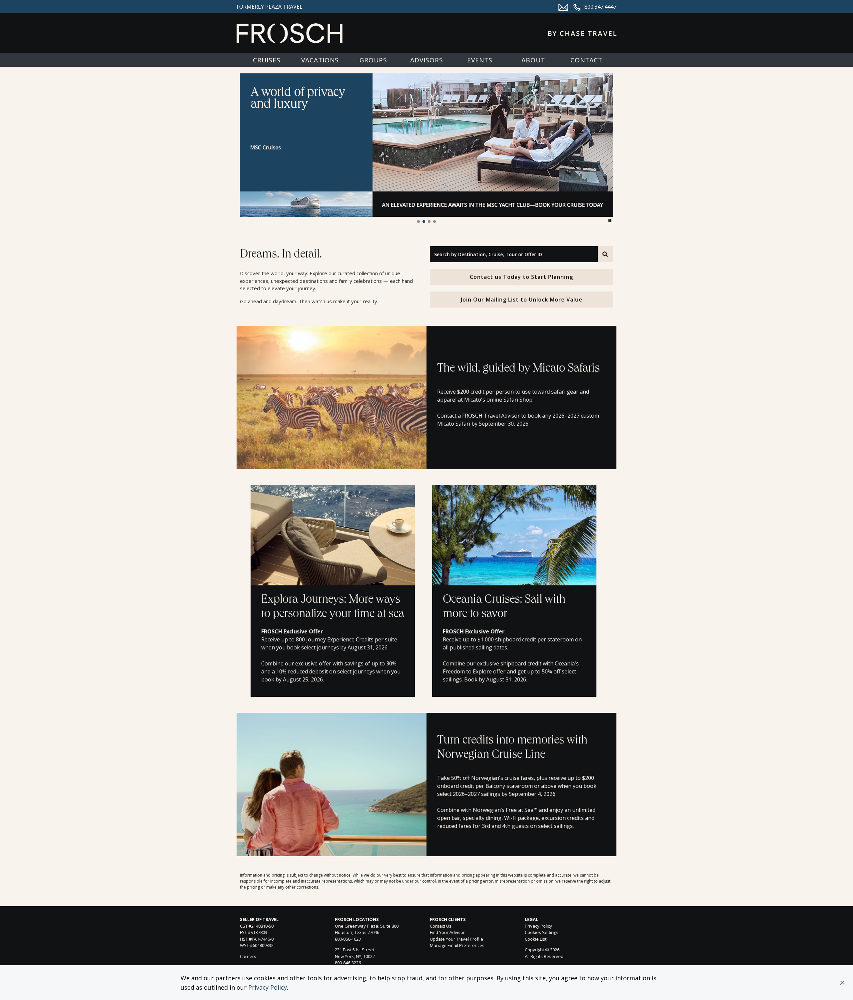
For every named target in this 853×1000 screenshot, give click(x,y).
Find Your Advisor (447, 932)
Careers (248, 956)
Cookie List (535, 939)
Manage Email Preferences (457, 945)
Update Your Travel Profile (456, 939)
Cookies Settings (541, 932)
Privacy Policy (267, 987)
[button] (842, 982)
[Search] (605, 254)
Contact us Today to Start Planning (521, 277)
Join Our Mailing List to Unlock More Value (521, 299)
